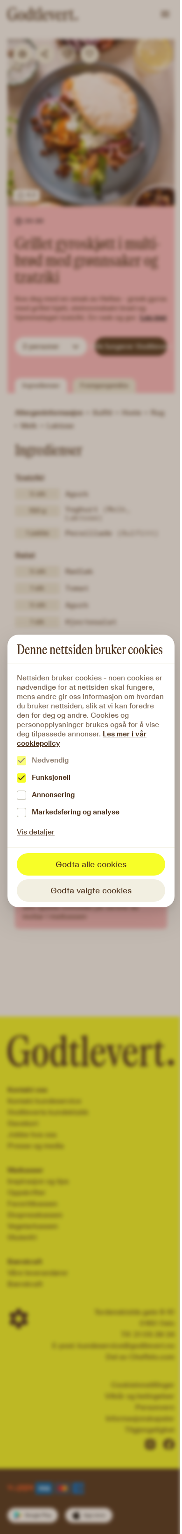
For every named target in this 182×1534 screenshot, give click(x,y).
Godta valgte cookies (91, 890)
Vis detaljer (36, 831)
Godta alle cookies (91, 864)
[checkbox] (21, 760)
